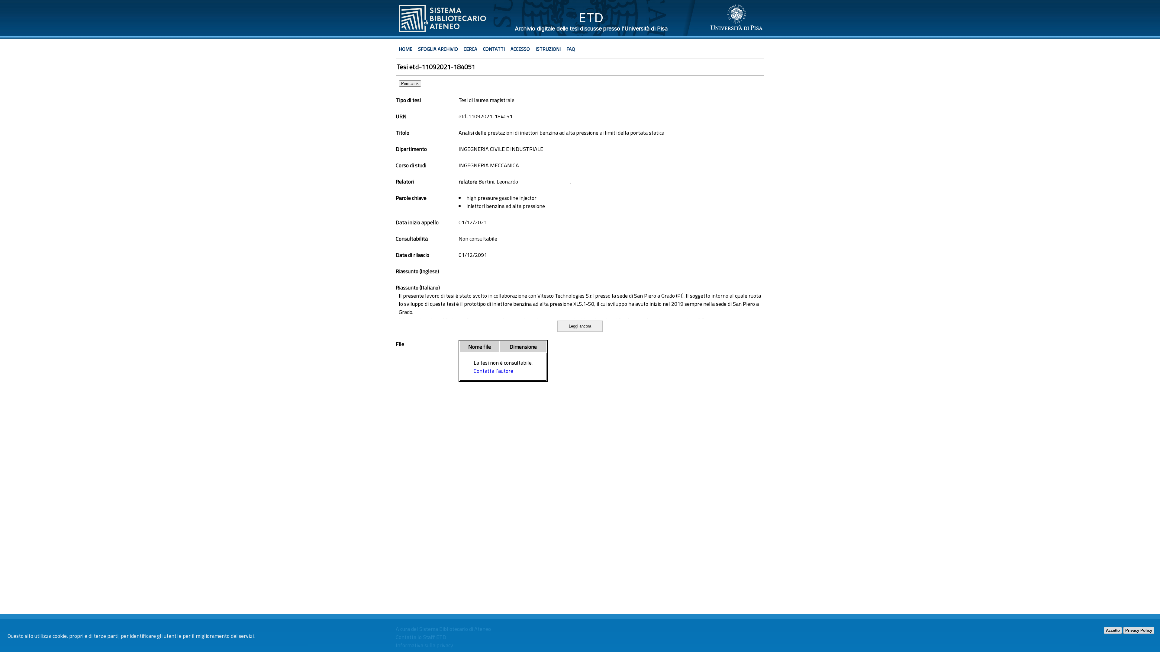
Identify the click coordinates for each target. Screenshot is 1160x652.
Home (405, 49)
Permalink (410, 83)
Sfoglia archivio (438, 49)
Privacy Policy (1138, 630)
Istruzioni (548, 49)
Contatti (494, 49)
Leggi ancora (580, 326)
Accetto (1113, 630)
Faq (570, 49)
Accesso (520, 49)
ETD (591, 17)
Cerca (470, 49)
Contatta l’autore (493, 371)
